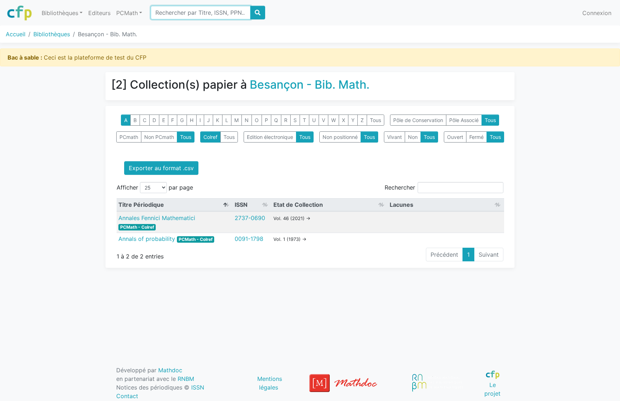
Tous (375, 120)
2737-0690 (250, 218)
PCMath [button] (127, 13)
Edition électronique (270, 137)
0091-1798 (249, 238)
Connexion (596, 13)
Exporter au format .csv (161, 168)
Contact (127, 396)
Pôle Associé (464, 120)
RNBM (186, 378)
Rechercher (400, 187)
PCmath (128, 137)
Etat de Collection (298, 204)
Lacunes (401, 204)
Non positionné (340, 137)
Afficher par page (155, 187)
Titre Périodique (141, 204)
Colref (210, 137)
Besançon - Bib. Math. (310, 85)
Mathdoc (170, 370)
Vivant (394, 137)
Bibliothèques (51, 34)
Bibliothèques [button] (60, 13)
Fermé (476, 137)
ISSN (241, 204)
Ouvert (455, 137)
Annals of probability (147, 238)
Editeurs (99, 13)
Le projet (492, 389)
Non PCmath (159, 137)
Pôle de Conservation (418, 120)
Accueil (15, 34)
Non (413, 137)
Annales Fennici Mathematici (156, 218)
